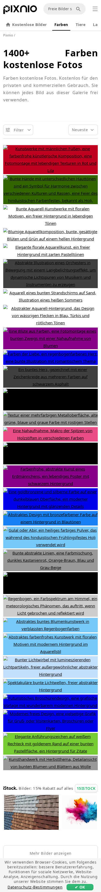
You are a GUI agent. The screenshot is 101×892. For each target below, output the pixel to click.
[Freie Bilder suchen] (79, 8)
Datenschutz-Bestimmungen (35, 887)
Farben (61, 24)
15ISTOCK (86, 788)
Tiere (81, 24)
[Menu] (95, 8)
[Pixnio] (20, 10)
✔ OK (80, 887)
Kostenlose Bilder (29, 24)
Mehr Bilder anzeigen (51, 853)
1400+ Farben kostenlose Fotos (50, 59)
